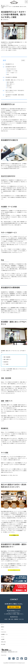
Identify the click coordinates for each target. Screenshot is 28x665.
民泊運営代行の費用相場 (11, 77)
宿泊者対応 (9, 85)
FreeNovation (3, 631)
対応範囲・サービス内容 (12, 70)
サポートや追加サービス (12, 72)
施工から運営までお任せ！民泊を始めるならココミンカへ (15, 91)
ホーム (2, 624)
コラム (2, 629)
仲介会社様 (3, 644)
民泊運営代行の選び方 (11, 66)
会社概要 (2, 639)
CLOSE (23, 60)
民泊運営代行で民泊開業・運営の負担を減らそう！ (15, 95)
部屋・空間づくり (10, 84)
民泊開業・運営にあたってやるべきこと (15, 80)
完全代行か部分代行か (11, 69)
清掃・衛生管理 (10, 82)
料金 (8, 74)
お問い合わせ (3, 641)
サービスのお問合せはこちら (14, 570)
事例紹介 (2, 626)
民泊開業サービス (4, 634)
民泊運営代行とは (10, 64)
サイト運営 (9, 87)
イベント (2, 636)
